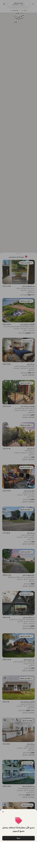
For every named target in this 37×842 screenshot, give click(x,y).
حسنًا (18, 838)
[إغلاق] (3, 812)
